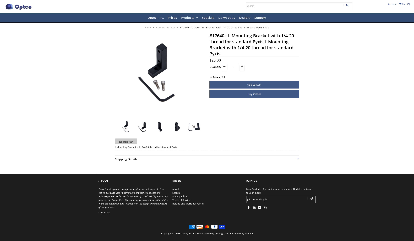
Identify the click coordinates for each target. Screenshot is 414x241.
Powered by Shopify (242, 233)
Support (260, 18)
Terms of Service (181, 200)
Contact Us (104, 212)
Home (148, 27)
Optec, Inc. (156, 18)
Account (392, 4)
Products (187, 18)
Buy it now (254, 94)
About (175, 189)
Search (176, 192)
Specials (208, 18)
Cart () (405, 4)
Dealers (245, 18)
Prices (172, 18)
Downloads (226, 18)
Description (126, 142)
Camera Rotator (165, 27)
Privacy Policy (179, 196)
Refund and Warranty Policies (188, 203)
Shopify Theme (203, 233)
